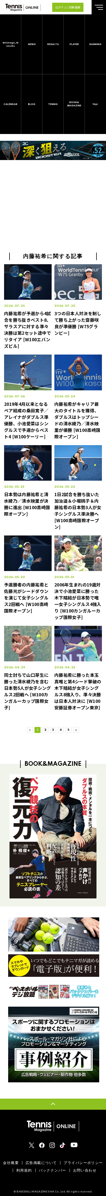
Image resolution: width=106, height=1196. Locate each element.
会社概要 (11, 1163)
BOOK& (74, 104)
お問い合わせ (85, 1170)
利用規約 (24, 1170)
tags (95, 104)
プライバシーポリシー (83, 1163)
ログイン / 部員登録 (67, 7)
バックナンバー (52, 1170)
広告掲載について (41, 1163)
